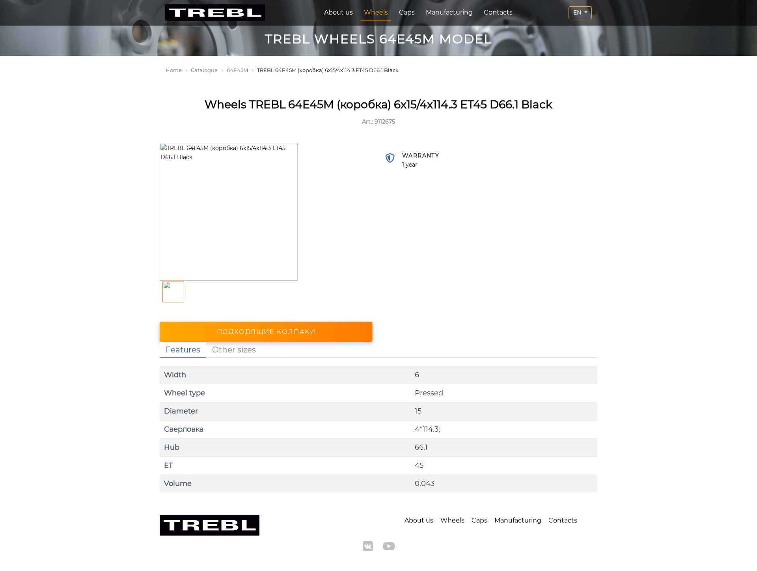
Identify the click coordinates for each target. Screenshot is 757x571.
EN (578, 12)
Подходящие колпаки (266, 332)
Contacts (498, 12)
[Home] (215, 13)
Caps (407, 12)
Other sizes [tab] (234, 349)
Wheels (376, 12)
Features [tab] (183, 349)
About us (338, 12)
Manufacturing (449, 12)
